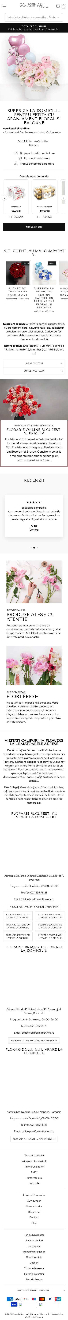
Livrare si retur (34, 1206)
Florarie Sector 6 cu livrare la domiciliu (50, 936)
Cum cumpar (34, 1200)
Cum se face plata (34, 370)
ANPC (34, 1172)
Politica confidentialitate (34, 1161)
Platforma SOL (34, 1177)
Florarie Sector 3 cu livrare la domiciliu (18, 936)
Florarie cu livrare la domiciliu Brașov (34, 1040)
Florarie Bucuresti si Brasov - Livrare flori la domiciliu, (37, 1314)
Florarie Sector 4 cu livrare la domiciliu (50, 916)
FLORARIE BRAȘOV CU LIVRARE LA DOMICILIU (34, 949)
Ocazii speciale (34, 1257)
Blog (34, 1223)
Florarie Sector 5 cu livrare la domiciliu (50, 926)
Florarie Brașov (34, 1279)
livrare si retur (34, 363)
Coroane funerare (34, 1268)
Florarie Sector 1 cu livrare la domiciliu (17, 916)
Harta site (34, 1183)
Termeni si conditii (34, 1155)
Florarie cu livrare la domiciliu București (34, 907)
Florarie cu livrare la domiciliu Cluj (34, 1139)
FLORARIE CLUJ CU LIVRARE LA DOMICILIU (34, 1051)
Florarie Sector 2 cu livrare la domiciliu (18, 926)
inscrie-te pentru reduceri (33, 1290)
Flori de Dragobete (34, 1234)
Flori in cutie (34, 1246)
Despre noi (34, 1211)
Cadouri (34, 1262)
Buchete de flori (34, 1240)
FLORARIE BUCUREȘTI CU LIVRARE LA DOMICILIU (34, 815)
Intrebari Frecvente (34, 1195)
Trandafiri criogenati (34, 1251)
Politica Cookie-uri (34, 1166)
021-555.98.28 (38, 892)
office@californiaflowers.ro (38, 899)
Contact (34, 1217)
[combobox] (34, 17)
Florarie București (34, 1273)
